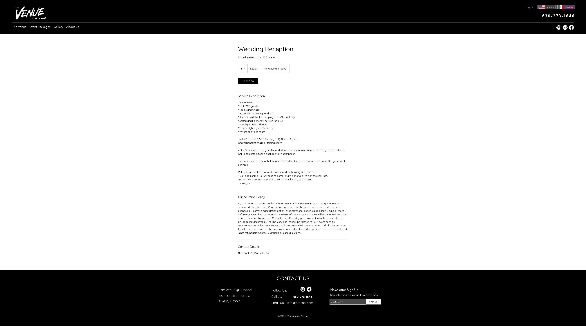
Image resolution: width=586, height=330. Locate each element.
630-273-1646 (302, 297)
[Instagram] (565, 27)
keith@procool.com (299, 303)
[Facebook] (571, 27)
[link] (248, 81)
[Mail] (558, 27)
